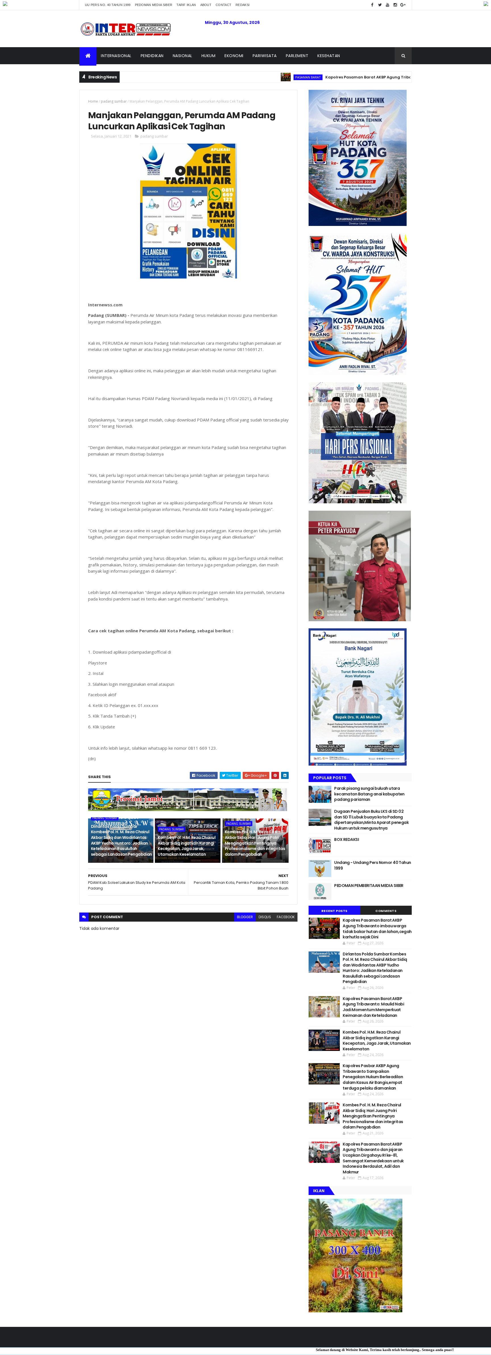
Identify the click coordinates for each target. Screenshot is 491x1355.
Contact (223, 5)
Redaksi (242, 5)
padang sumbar (114, 101)
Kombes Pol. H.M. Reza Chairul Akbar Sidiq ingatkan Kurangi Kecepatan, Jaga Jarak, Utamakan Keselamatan (186, 846)
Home (93, 101)
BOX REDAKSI (346, 839)
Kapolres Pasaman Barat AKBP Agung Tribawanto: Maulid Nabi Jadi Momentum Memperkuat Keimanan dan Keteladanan (373, 1007)
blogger (245, 917)
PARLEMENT (297, 56)
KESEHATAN (328, 56)
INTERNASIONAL (116, 56)
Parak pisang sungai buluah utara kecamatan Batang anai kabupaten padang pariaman (369, 793)
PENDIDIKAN (152, 56)
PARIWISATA (265, 56)
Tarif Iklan (186, 5)
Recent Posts (334, 911)
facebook (286, 917)
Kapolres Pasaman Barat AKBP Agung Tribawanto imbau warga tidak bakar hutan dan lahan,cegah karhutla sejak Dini (377, 928)
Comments (385, 911)
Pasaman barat (263, 77)
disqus (265, 917)
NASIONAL (182, 56)
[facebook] (372, 5)
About (206, 5)
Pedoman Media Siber (153, 5)
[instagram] (395, 5)
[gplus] (403, 5)
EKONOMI (234, 56)
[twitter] (380, 5)
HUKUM (208, 56)
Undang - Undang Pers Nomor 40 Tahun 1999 (372, 865)
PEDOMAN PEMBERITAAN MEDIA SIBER (368, 885)
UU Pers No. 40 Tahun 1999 (108, 5)
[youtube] (387, 5)
